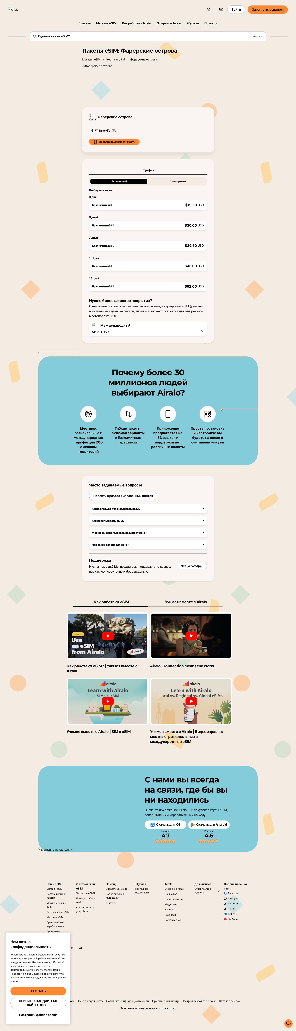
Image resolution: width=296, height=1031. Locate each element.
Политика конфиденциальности (127, 1001)
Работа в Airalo (173, 919)
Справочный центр (117, 888)
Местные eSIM (115, 59)
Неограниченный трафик (56, 895)
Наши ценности (173, 899)
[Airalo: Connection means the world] (191, 636)
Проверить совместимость (117, 142)
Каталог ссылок (229, 1001)
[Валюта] (221, 10)
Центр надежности (90, 1001)
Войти (236, 9)
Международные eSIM (56, 905)
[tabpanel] (148, 233)
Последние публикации (142, 890)
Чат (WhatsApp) (192, 566)
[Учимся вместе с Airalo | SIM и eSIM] (107, 701)
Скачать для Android (211, 824)
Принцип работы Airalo (85, 900)
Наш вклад (171, 893)
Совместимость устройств (85, 909)
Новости (169, 909)
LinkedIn (232, 913)
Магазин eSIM (106, 23)
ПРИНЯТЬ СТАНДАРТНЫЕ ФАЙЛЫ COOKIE (38, 1003)
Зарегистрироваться (267, 9)
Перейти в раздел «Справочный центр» (123, 496)
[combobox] (148, 36)
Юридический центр (165, 1001)
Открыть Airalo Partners (202, 890)
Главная (84, 23)
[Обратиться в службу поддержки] (288, 1023)
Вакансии (170, 914)
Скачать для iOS (168, 824)
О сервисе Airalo (169, 23)
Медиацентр (172, 904)
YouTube (232, 919)
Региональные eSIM (58, 912)
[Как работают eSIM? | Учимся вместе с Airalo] (107, 636)
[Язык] (208, 10)
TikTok (231, 908)
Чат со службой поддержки (115, 895)
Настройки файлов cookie (199, 1001)
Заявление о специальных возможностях (148, 1008)
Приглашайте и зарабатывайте (55, 924)
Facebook (233, 893)
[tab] (148, 170)
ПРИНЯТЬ (38, 991)
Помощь (210, 23)
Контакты (111, 903)
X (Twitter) (233, 903)
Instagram (233, 898)
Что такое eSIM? (85, 893)
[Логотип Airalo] (18, 9)
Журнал (193, 23)
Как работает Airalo (136, 23)
